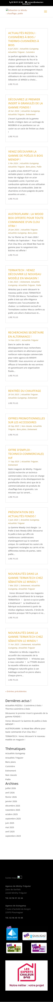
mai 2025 (9, 827)
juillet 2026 (10, 788)
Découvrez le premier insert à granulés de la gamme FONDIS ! (25, 103)
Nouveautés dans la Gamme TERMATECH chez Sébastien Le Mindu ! (25, 578)
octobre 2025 (11, 814)
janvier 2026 (11, 801)
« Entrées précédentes (16, 691)
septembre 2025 (13, 818)
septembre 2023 (13, 836)
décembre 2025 (12, 805)
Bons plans (30, 166)
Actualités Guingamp (29, 48)
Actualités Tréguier (16, 52)
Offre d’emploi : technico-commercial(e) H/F (26, 454)
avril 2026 (10, 792)
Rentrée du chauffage (24, 391)
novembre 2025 (12, 810)
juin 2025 (9, 823)
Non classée (26, 426)
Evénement (30, 114)
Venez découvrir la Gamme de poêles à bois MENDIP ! (25, 155)
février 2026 (11, 797)
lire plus (13, 84)
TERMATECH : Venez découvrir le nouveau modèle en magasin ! (24, 274)
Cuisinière (30, 52)
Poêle (39, 166)
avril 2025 (10, 831)
